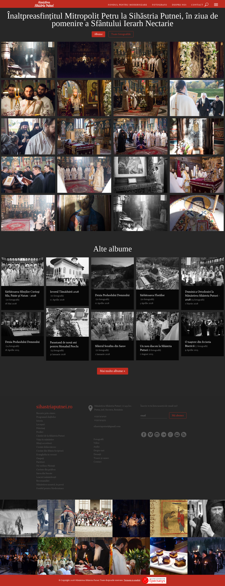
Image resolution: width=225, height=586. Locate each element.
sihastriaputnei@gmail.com (107, 426)
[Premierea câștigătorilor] (94, 518)
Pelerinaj (40, 428)
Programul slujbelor (46, 417)
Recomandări (42, 481)
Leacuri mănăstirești (46, 477)
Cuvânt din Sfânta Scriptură (49, 451)
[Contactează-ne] (177, 434)
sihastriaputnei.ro (54, 406)
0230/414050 (100, 416)
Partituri (40, 462)
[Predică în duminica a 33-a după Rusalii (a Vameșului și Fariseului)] (56, 518)
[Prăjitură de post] (169, 556)
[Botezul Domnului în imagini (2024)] (19, 518)
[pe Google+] (170, 434)
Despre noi (179, 5)
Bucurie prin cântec (45, 413)
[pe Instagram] (157, 434)
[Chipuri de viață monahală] (206, 518)
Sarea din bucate (44, 473)
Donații (97, 454)
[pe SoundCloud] (163, 434)
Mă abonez (178, 415)
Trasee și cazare (101, 458)
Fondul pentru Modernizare (127, 5)
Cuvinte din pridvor (46, 470)
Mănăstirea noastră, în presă (50, 485)
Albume (98, 34)
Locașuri (40, 424)
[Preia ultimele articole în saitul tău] (183, 434)
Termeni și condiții (132, 580)
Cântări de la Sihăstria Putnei (50, 436)
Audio (97, 447)
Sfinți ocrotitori (44, 443)
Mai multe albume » (112, 371)
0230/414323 (100, 420)
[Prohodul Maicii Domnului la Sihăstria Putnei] (131, 518)
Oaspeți (40, 458)
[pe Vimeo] (150, 434)
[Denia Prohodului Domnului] (94, 556)
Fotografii (159, 5)
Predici (39, 432)
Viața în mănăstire (45, 440)
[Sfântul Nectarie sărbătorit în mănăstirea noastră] (131, 556)
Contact (197, 5)
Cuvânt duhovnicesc (46, 447)
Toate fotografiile (121, 34)
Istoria (39, 421)
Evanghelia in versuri (46, 455)
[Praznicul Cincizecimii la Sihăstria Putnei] (56, 556)
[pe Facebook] (143, 434)
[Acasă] (44, 4)
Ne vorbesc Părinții (45, 466)
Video (96, 443)
